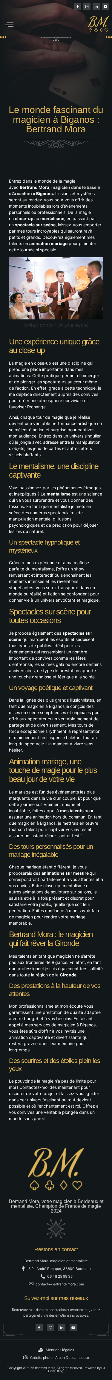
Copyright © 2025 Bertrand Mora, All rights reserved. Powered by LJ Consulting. (56, 1369)
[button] (9, 24)
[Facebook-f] (77, 6)
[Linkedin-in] (96, 6)
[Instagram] (86, 6)
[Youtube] (105, 6)
